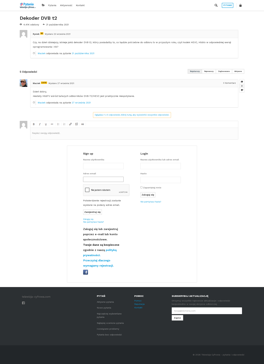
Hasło (143, 173)
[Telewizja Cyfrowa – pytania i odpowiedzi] (28, 5)
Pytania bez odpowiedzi (109, 334)
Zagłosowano (224, 71)
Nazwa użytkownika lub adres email (159, 159)
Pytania (52, 5)
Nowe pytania (104, 307)
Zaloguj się (88, 219)
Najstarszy (195, 71)
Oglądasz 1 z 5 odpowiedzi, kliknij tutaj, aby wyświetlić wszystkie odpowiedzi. (132, 115)
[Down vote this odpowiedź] (242, 90)
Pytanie (227, 5)
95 (42, 33)
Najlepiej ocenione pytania (110, 323)
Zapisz (177, 318)
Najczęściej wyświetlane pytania (109, 315)
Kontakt (80, 5)
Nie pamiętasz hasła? (93, 222)
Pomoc (138, 300)
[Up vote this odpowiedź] (242, 81)
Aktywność (66, 5)
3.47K (44, 83)
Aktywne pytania (105, 302)
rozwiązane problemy (108, 329)
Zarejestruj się (92, 212)
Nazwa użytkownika (93, 159)
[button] (240, 5)
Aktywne (238, 71)
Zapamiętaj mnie (152, 187)
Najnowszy (209, 71)
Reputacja (139, 304)
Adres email (89, 173)
